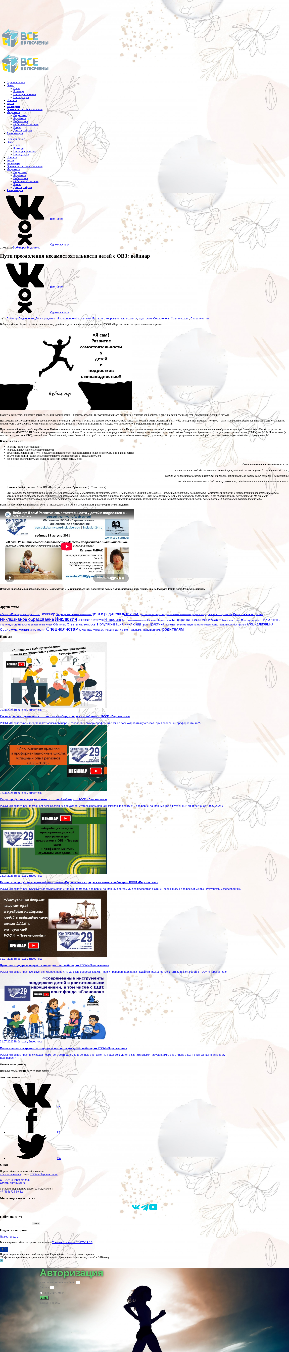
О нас (10, 85)
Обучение (59, 624)
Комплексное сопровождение (134, 620)
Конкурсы (152, 620)
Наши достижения (24, 94)
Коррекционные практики (121, 318)
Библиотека (20, 121)
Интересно (112, 619)
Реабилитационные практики (233, 625)
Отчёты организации (13, 1182)
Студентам (85, 629)
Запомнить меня (53, 1292)
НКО (266, 619)
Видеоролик (26, 318)
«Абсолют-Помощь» (25, 124)
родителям (145, 318)
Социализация (180, 318)
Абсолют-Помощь (10, 614)
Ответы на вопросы (81, 624)
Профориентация (184, 624)
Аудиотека (19, 118)
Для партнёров (22, 130)
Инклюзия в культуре (91, 619)
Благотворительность (30, 615)
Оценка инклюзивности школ (24, 109)
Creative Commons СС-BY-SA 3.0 (72, 1242)
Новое (49, 624)
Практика (156, 624)
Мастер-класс (234, 620)
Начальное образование (31, 624)
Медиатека (13, 112)
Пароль (44, 1287)
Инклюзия (98, 318)
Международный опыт (252, 620)
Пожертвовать (9, 1236)
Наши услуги (21, 97)
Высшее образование (81, 615)
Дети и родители (45, 318)
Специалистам (199, 318)
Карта (10, 103)
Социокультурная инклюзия (22, 629)
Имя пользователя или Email (57, 1282)
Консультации (164, 620)
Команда (18, 91)
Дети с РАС (130, 614)
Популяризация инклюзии (119, 624)
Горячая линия (16, 82)
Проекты (170, 624)
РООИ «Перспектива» (44, 1174)
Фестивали (98, 630)
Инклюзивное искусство (248, 614)
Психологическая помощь (206, 625)
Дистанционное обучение (152, 614)
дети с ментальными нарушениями (138, 629)
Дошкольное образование (219, 614)
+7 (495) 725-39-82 (11, 1191)
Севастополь (161, 318)
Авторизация (15, 133)
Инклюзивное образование (74, 318)
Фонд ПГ (109, 629)
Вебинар (12, 318)
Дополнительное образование (178, 615)
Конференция (181, 619)
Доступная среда (198, 615)
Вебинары (19, 247)
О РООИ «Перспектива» (15, 1179)
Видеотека (20, 115)
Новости (12, 100)
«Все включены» (10, 1174)
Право (145, 625)
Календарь (13, 106)
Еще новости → (10, 1057)
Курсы (17, 127)
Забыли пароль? (50, 1302)
